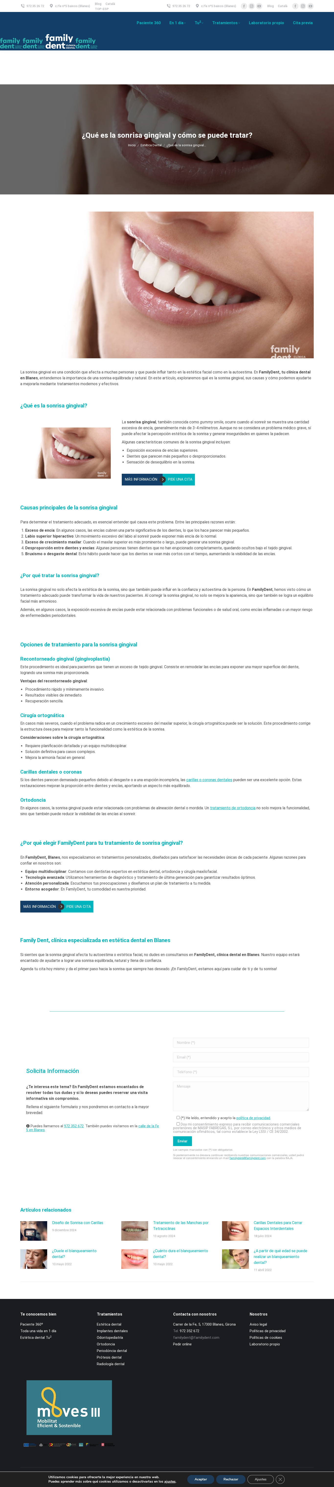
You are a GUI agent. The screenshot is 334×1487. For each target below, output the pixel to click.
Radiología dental (110, 1364)
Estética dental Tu (35, 1337)
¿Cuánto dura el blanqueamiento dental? (180, 1254)
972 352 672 (74, 1126)
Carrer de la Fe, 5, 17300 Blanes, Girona (204, 1324)
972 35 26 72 (35, 6)
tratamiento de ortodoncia (233, 808)
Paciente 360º (31, 1324)
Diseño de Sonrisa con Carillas (77, 1222)
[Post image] (33, 1231)
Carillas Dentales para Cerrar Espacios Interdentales (278, 1225)
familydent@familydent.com (248, 1158)
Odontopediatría (110, 1337)
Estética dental (109, 1324)
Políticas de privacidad (268, 1331)
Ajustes (261, 1479)
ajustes (170, 1481)
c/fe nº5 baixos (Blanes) (72, 6)
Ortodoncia (106, 1344)
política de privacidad (253, 1118)
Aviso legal (258, 1324)
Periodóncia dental (112, 1351)
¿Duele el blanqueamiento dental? (74, 1254)
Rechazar (230, 1479)
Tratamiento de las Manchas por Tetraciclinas (181, 1225)
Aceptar (201, 1479)
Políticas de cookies (266, 1337)
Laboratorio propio (265, 1344)
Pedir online (182, 1344)
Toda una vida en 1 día (38, 1331)
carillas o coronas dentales (209, 779)
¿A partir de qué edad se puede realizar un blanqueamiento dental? (280, 1257)
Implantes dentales (112, 1331)
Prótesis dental (109, 1357)
